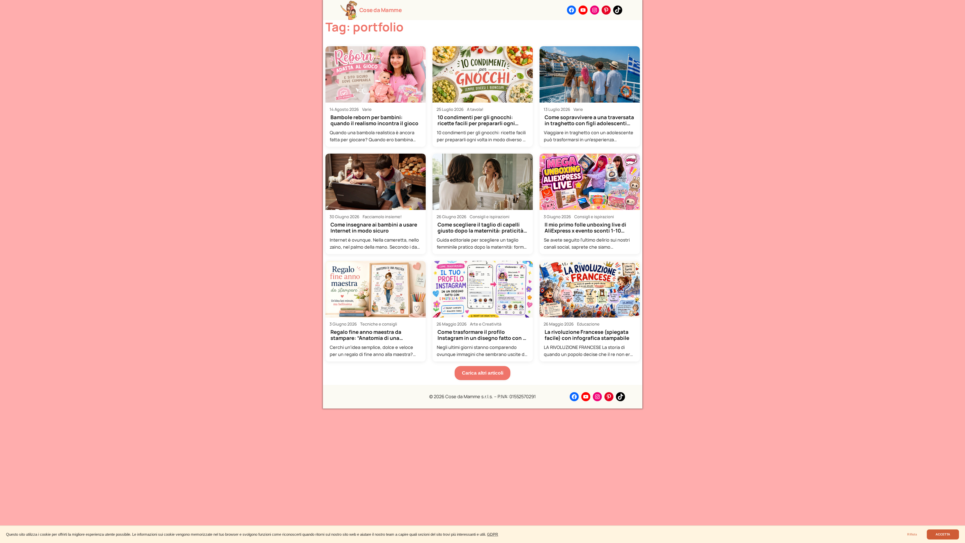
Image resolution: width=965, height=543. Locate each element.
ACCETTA (943, 534)
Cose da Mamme (380, 10)
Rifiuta (912, 534)
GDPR (492, 534)
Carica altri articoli (482, 373)
